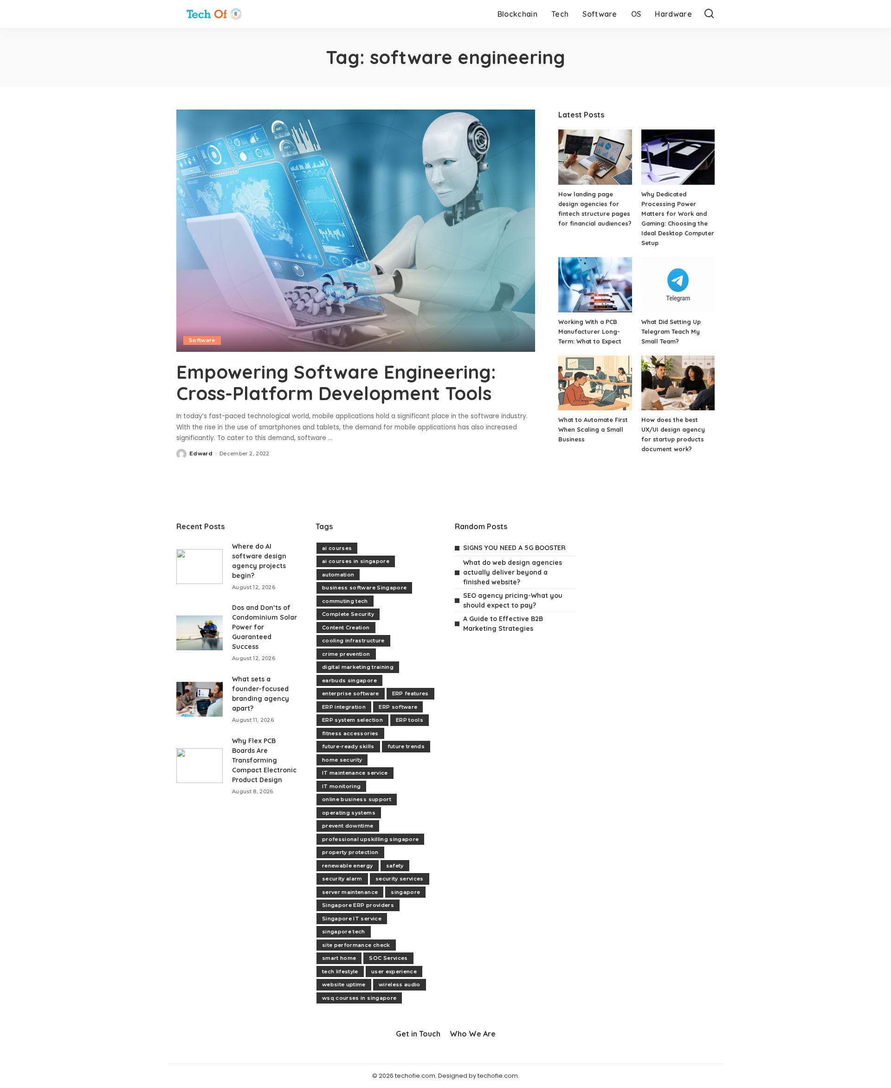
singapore (405, 892)
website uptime (344, 984)
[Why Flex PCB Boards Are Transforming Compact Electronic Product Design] (199, 765)
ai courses (337, 548)
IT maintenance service (355, 773)
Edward (201, 453)
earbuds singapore (349, 680)
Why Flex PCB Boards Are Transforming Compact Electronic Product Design (264, 760)
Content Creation (346, 627)
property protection (350, 852)
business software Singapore (364, 587)
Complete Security (348, 614)
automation (338, 574)
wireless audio (399, 984)
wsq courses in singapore (359, 998)
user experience (394, 971)
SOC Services (388, 958)
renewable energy (347, 865)
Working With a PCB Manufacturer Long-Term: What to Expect (589, 331)
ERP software (398, 707)
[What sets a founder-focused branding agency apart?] (199, 699)
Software (202, 340)
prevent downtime (348, 825)
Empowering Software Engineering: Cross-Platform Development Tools (336, 382)
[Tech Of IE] (214, 14)
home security (342, 760)
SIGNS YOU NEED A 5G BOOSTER (514, 548)
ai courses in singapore (355, 561)
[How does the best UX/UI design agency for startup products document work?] (678, 383)
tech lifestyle (340, 971)
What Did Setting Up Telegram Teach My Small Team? (671, 331)
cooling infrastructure (353, 640)
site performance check (356, 945)
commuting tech (345, 601)
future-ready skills (348, 746)
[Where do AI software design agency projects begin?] (199, 566)
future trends (406, 746)
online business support (356, 799)
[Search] (709, 14)
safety (395, 865)
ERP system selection (352, 720)
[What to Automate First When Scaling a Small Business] (595, 383)
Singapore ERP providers (358, 905)
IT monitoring (341, 786)
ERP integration (344, 707)
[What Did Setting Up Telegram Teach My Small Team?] (678, 284)
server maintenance (350, 892)
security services (399, 878)
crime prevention (346, 654)
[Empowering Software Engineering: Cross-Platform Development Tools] (355, 231)
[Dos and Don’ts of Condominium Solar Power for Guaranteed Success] (199, 632)
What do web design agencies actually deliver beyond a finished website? (512, 572)
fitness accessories (350, 733)
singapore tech (343, 931)
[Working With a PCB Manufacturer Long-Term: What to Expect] (595, 284)
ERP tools (409, 720)
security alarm (342, 878)
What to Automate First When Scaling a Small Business (593, 429)
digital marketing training (358, 667)
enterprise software (350, 693)
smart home (339, 958)
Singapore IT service (351, 918)
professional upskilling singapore (370, 839)
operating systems (348, 813)
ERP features (410, 693)
